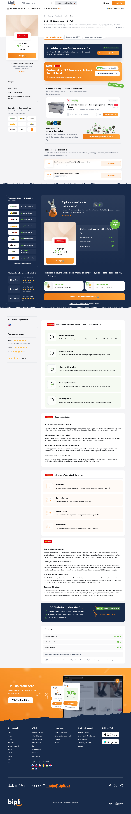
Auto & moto (59, 16)
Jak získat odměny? (37, 732)
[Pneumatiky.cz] (31, 124)
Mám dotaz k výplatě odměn (86, 736)
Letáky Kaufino (35, 756)
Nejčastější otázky (36, 736)
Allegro (10, 736)
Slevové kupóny (36, 749)
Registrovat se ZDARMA (106, 74)
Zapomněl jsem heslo (84, 742)
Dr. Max (10, 739)
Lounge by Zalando (13, 746)
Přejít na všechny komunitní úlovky (100, 136)
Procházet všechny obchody (22, 263)
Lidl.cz (10, 753)
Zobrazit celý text (120, 27)
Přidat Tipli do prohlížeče (20, 700)
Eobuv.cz (10, 763)
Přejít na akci (109, 114)
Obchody (50, 16)
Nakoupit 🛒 (22, 56)
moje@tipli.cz (58, 785)
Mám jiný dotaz (82, 739)
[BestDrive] (12, 124)
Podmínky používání (61, 732)
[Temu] (31, 129)
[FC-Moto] (22, 118)
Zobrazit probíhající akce (106, 53)
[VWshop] (22, 124)
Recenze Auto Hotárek (15, 92)
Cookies (57, 739)
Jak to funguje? (66, 215)
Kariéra (57, 742)
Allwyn (10, 759)
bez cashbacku (84, 304)
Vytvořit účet (118, 3)
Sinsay (10, 749)
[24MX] (12, 129)
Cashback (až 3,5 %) (73, 37)
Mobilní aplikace (36, 742)
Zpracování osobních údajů (63, 736)
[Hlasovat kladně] (76, 100)
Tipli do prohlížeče (36, 739)
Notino (10, 756)
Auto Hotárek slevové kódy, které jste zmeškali (19, 98)
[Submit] (52, 3)
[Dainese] (31, 118)
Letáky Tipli (34, 753)
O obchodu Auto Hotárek (93, 37)
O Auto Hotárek (12, 88)
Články (33, 746)
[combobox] (36, 3)
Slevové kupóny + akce (54, 37)
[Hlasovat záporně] (68, 100)
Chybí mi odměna (83, 732)
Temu (9, 732)
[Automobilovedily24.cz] (12, 118)
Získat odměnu (70, 703)
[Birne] (22, 129)
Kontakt (80, 746)
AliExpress (11, 742)
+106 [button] (72, 100)
